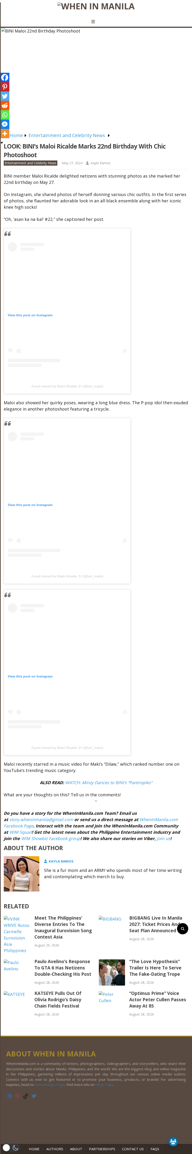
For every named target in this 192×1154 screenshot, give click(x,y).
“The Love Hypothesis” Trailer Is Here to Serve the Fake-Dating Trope (155, 967)
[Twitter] (4, 96)
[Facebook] (4, 77)
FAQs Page (104, 1084)
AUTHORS (54, 1149)
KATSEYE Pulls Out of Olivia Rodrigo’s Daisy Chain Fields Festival (57, 999)
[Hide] (2, 143)
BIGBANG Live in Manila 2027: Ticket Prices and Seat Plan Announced (155, 924)
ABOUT (76, 1149)
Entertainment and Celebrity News (30, 163)
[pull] (96, 22)
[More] (4, 133)
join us (163, 838)
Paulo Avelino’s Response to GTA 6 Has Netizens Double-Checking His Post (62, 967)
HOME (35, 1149)
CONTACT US (133, 1149)
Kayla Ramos (101, 163)
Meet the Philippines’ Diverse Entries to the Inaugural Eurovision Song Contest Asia (63, 927)
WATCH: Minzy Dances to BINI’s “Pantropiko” (108, 782)
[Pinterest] (4, 86)
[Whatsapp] (4, 115)
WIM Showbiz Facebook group (50, 838)
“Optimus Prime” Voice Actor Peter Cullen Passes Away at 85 (157, 999)
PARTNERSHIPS (102, 1149)
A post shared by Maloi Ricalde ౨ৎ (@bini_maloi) (67, 386)
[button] (11, 1148)
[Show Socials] (173, 1142)
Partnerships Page (50, 1084)
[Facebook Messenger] (4, 124)
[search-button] (182, 928)
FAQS (155, 1149)
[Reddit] (4, 105)
